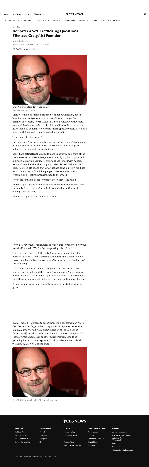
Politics (46, 20)
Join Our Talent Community (118, 439)
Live (28, 14)
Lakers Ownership (22, 442)
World (38, 20)
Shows (37, 14)
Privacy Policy (69, 432)
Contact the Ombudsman (122, 450)
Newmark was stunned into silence (46, 142)
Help (114, 443)
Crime (94, 20)
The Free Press (114, 20)
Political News (21, 432)
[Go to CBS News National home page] (74, 14)
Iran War (12, 20)
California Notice (70, 435)
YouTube (42, 432)
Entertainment (84, 20)
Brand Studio (93, 442)
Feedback (116, 447)
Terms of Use (69, 442)
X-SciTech (16, 27)
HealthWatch (57, 20)
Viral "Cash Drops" (25, 20)
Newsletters (93, 432)
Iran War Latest (21, 435)
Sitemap (91, 445)
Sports (102, 20)
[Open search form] (145, 14)
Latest (5, 14)
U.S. (4, 20)
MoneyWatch (70, 20)
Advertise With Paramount (123, 435)
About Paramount (119, 432)
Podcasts (91, 435)
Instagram (43, 439)
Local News (17, 14)
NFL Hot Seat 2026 (23, 439)
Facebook (43, 435)
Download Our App (96, 439)
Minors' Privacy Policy (72, 445)
